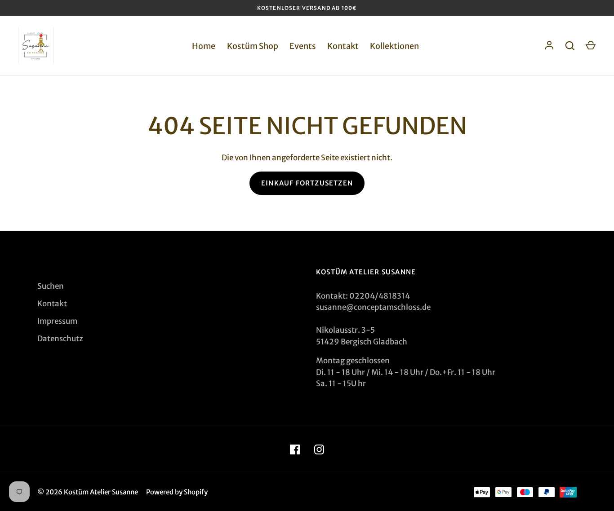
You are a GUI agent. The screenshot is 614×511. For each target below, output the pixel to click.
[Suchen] (570, 46)
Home (203, 46)
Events (302, 46)
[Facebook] (295, 449)
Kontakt (343, 46)
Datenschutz (60, 339)
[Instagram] (319, 449)
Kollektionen (394, 46)
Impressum (57, 321)
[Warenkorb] (591, 46)
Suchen (50, 286)
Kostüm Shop (252, 46)
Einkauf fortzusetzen (307, 183)
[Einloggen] (549, 46)
